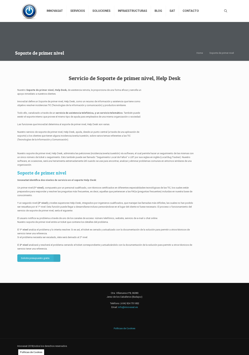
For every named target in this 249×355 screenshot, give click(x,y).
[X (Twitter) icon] (215, 346)
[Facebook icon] (211, 346)
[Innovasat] (29, 11)
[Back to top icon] (228, 346)
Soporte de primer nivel (221, 53)
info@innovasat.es (128, 307)
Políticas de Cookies (124, 328)
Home (200, 53)
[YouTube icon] (219, 346)
